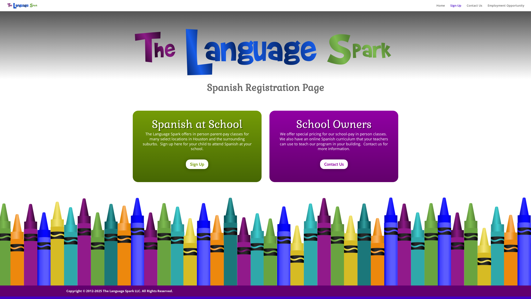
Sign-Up (455, 5)
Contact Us (474, 5)
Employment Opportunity (506, 5)
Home (440, 5)
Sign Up (197, 164)
